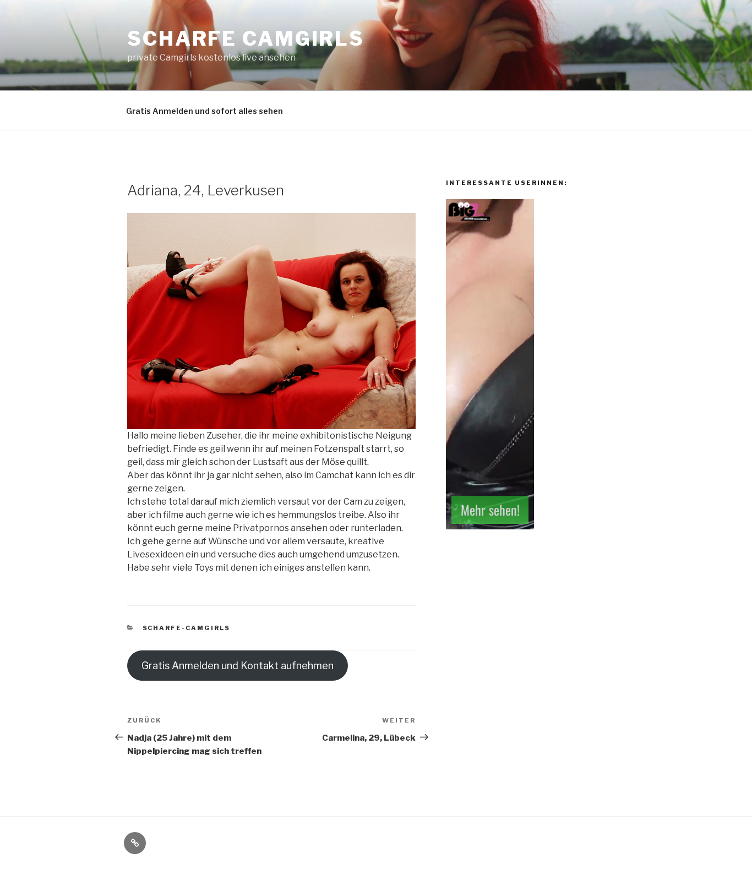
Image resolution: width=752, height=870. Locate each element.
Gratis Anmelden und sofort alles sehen (204, 111)
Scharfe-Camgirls (187, 628)
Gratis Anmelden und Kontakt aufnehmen (237, 665)
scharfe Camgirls (245, 38)
